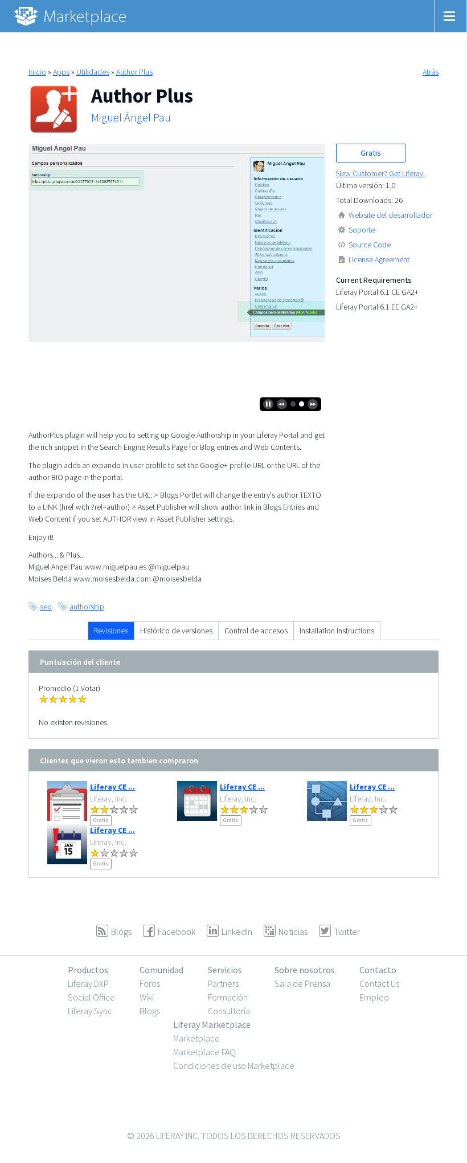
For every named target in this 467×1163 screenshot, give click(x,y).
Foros (150, 983)
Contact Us (379, 983)
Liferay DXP (88, 983)
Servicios (225, 969)
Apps (61, 72)
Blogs (150, 1010)
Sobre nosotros (305, 969)
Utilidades (92, 72)
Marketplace (196, 1038)
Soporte (362, 230)
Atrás (431, 72)
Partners (223, 983)
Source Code (370, 244)
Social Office (91, 997)
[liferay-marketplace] (71, 16)
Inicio (37, 72)
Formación (228, 997)
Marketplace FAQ (204, 1052)
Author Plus (134, 72)
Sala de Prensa (302, 983)
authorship (86, 606)
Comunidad (161, 969)
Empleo (374, 997)
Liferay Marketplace (212, 1024)
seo (46, 606)
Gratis (371, 153)
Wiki (147, 997)
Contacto (377, 969)
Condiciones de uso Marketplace (233, 1065)
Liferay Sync (90, 1010)
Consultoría (229, 1010)
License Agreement (379, 259)
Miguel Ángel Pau (131, 117)
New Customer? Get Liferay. (380, 173)
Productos (88, 969)
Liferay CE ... (112, 787)
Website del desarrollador (390, 215)
